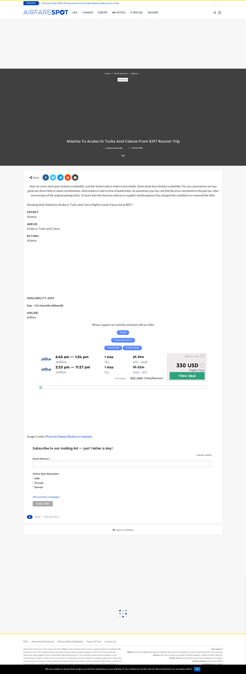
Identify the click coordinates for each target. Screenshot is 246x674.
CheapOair (183, 652)
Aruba (37, 517)
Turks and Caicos (51, 517)
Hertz (214, 664)
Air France (165, 655)
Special (138, 12)
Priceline (138, 652)
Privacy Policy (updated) (70, 641)
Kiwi (203, 652)
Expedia (163, 652)
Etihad (189, 655)
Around (153, 12)
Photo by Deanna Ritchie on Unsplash (69, 436)
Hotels (121, 12)
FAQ (25, 641)
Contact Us (110, 641)
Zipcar (220, 664)
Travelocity (218, 658)
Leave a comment (124, 530)
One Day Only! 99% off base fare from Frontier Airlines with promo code (80, 3)
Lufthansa (205, 655)
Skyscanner (173, 652)
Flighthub (146, 652)
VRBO (220, 661)
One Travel (210, 652)
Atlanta (123, 80)
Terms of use (93, 641)
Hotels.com (192, 658)
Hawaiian (196, 655)
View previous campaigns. (46, 497)
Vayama (219, 652)
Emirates (182, 655)
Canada (87, 12)
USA (74, 12)
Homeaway (212, 661)
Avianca (173, 655)
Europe (102, 12)
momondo (155, 652)
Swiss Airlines (217, 655)
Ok (197, 669)
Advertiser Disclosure (42, 641)
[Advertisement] (123, 43)
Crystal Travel (195, 652)
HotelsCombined (205, 658)
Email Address (42, 458)
